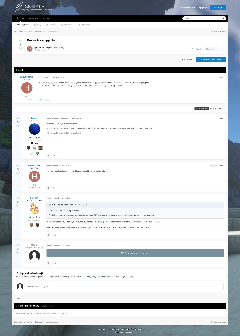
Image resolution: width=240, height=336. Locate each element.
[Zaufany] (40, 148)
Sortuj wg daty (202, 109)
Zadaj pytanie (186, 59)
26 (38, 217)
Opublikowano (51, 77)
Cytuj (47, 100)
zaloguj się (95, 276)
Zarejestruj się (218, 8)
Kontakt (125, 329)
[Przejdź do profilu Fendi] (34, 129)
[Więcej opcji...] (221, 77)
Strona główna (23, 25)
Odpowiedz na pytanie (211, 59)
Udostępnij (196, 49)
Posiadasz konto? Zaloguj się (193, 8)
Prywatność (114, 329)
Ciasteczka (136, 329)
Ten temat (213, 18)
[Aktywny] (32, 153)
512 (32, 217)
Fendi (77, 205)
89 (38, 138)
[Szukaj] (223, 18)
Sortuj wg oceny (216, 109)
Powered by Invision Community (120, 332)
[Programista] (32, 225)
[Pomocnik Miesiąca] (34, 148)
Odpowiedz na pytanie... (40, 286)
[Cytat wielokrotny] (40, 99)
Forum (21, 18)
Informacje (68, 25)
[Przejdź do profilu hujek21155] (29, 49)
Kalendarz (52, 25)
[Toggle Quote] (50, 205)
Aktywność (85, 25)
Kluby (38, 25)
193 (32, 138)
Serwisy (34, 18)
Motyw (102, 329)
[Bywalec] (28, 148)
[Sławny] (38, 153)
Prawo (47, 18)
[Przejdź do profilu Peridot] (34, 208)
